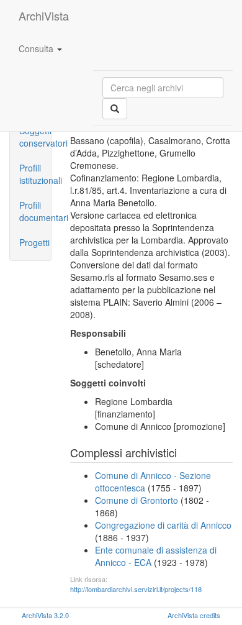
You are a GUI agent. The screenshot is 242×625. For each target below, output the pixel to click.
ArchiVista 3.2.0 (45, 615)
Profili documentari (35, 211)
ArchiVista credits (194, 615)
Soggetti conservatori (35, 136)
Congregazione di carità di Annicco (163, 525)
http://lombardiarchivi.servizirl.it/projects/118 (136, 589)
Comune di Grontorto (136, 500)
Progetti (34, 242)
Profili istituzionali (35, 174)
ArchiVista (44, 15)
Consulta (37, 48)
